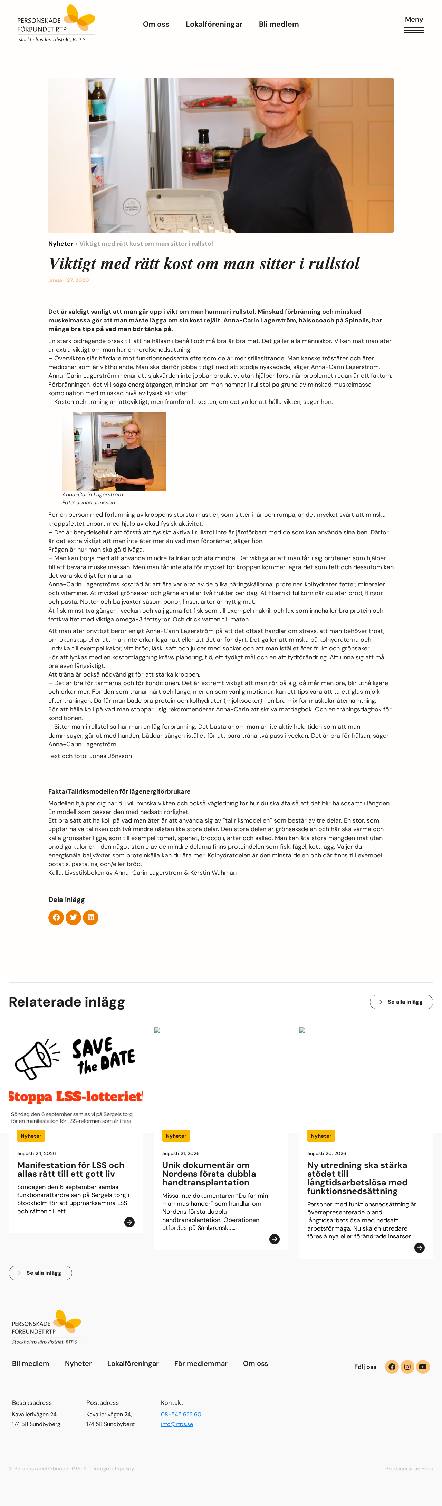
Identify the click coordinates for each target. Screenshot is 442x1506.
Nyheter (60, 244)
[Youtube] (423, 1367)
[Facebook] (392, 1367)
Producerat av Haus (409, 1468)
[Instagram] (407, 1367)
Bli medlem (30, 1363)
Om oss (255, 1363)
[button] (56, 917)
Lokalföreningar (133, 1363)
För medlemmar (201, 1363)
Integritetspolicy (114, 1468)
